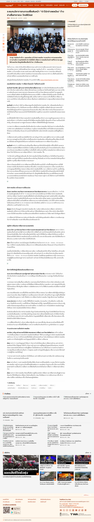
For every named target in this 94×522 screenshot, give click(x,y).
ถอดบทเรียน (33, 385)
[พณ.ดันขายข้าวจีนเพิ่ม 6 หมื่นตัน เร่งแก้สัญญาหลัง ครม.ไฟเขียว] (71, 80)
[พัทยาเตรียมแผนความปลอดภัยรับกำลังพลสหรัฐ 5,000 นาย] (83, 459)
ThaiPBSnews (33, 388)
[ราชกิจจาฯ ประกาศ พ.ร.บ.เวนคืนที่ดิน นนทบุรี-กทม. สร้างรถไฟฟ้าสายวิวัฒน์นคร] (9, 443)
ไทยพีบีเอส (18, 385)
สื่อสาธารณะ (25, 385)
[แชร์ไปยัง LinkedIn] (3, 47)
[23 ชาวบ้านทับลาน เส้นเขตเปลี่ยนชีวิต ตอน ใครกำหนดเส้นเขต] (83, 476)
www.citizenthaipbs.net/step (49, 80)
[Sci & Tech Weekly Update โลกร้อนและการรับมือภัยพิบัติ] (48, 476)
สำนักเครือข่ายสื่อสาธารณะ (23, 388)
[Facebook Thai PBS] (61, 510)
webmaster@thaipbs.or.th (71, 505)
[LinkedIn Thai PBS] (85, 510)
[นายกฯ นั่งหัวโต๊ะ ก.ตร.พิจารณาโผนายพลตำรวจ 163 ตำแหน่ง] (71, 45)
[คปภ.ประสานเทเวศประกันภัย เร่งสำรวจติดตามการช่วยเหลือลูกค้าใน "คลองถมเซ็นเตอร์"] (16, 403)
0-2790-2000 (65, 503)
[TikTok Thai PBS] (79, 510)
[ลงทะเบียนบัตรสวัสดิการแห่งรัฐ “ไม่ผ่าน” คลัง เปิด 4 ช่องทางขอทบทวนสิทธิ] (71, 57)
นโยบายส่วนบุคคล (19, 499)
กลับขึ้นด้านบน (86, 495)
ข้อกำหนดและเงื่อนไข (32, 499)
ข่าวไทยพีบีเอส (42, 388)
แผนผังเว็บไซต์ (6, 499)
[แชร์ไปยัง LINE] (3, 44)
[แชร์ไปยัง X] (3, 41)
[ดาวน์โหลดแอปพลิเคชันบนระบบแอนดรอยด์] (15, 513)
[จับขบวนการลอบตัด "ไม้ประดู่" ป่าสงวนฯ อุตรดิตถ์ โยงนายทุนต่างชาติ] (71, 50)
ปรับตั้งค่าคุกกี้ (43, 502)
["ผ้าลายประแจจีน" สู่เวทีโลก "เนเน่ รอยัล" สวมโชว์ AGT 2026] (71, 75)
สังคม (8, 18)
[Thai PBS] (10, 5)
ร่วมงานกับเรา (18, 502)
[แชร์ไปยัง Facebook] (3, 37)
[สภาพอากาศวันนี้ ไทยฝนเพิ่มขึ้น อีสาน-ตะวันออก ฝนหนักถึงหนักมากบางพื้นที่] (9, 435)
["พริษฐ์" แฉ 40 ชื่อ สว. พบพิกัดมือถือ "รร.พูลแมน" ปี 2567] (48, 459)
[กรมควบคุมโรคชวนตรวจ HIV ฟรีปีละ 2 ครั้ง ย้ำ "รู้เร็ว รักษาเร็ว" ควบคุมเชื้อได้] (47, 403)
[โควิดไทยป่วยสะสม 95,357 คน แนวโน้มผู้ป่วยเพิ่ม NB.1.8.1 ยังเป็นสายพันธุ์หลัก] (9, 428)
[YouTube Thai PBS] (76, 510)
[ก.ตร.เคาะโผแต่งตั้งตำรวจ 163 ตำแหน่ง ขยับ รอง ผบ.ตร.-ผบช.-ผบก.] (53, 428)
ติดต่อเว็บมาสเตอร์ (31, 502)
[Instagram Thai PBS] (67, 510)
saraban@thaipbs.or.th (78, 507)
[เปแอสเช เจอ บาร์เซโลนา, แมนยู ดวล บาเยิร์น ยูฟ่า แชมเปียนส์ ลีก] (71, 85)
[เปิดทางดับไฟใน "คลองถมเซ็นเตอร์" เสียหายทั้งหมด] (65, 459)
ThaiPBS (49, 388)
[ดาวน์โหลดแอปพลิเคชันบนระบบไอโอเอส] (15, 508)
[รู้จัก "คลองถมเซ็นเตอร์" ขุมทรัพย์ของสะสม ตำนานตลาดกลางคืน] (53, 435)
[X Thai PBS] (64, 510)
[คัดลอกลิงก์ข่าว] (3, 50)
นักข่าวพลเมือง (10, 385)
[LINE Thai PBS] (73, 510)
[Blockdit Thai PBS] (82, 510)
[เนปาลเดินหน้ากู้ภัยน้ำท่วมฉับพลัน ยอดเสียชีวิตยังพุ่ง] (21, 465)
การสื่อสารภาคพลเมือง (43, 385)
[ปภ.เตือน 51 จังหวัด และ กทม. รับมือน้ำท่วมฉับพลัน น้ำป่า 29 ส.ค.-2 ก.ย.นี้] (53, 443)
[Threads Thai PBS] (70, 510)
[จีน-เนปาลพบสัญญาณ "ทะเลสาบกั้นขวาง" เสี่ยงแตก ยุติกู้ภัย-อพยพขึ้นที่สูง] (71, 69)
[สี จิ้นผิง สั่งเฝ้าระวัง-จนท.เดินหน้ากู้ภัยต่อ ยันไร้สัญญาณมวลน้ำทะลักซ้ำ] (80, 30)
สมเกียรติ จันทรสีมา (11, 388)
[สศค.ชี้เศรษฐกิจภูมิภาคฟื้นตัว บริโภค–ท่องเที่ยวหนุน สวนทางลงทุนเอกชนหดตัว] (71, 63)
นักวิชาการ (52, 385)
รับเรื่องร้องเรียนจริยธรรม (45, 499)
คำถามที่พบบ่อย (6, 502)
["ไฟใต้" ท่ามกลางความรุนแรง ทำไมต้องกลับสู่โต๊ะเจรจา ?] (65, 476)
